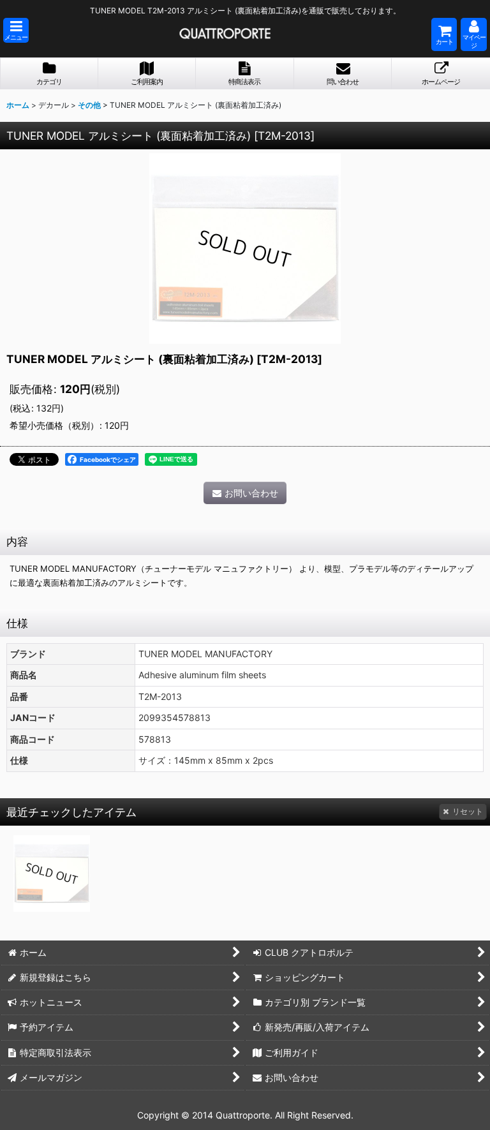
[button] (16, 30)
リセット (467, 811)
